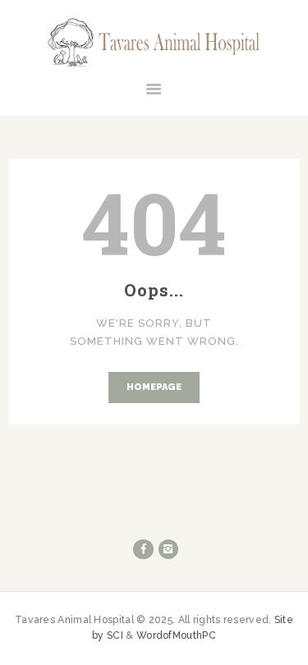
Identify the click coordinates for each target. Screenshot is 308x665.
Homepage (154, 387)
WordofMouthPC (176, 635)
